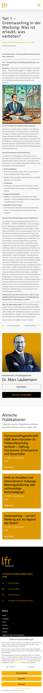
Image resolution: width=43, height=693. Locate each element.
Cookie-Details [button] (5, 690)
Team (4, 622)
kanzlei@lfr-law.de (14, 595)
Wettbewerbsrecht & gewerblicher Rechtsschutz (18, 42)
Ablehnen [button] (21, 684)
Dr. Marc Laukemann (9, 46)
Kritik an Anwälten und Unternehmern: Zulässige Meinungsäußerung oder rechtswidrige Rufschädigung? (20, 485)
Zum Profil (21, 387)
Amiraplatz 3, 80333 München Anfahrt (20, 601)
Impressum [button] (22, 690)
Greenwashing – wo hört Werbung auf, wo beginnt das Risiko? (20, 519)
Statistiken (32, 667)
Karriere (4, 625)
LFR (6, 461)
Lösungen (5, 619)
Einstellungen (16, 662)
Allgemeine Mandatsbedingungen (13, 635)
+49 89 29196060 (13, 583)
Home (4, 615)
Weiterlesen (9, 467)
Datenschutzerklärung (21, 661)
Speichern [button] (21, 679)
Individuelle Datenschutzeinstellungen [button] (21, 688)
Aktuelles (5, 628)
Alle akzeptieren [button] (21, 673)
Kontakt (4, 632)
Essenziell (12, 667)
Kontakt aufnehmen (21, 395)
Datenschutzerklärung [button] (14, 690)
